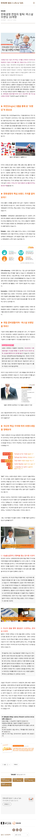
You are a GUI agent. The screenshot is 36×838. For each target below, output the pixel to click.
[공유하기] (7, 764)
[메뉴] (34, 3)
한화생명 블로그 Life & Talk (12, 3)
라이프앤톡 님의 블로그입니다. (10, 800)
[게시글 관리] (10, 764)
